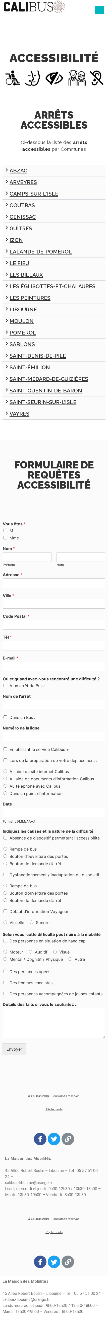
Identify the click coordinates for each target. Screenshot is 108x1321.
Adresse (13, 574)
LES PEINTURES (30, 298)
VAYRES (19, 414)
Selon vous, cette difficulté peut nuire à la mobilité (52, 934)
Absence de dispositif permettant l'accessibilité (55, 837)
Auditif (41, 952)
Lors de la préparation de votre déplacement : (53, 760)
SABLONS (22, 344)
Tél (7, 637)
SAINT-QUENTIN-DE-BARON (46, 390)
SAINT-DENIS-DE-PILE (38, 356)
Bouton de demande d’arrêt (35, 863)
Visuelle (17, 922)
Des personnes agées (30, 971)
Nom (9, 548)
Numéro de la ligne (21, 727)
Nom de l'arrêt (17, 696)
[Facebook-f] (40, 1139)
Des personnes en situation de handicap (48, 940)
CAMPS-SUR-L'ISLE (34, 194)
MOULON (22, 321)
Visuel (65, 952)
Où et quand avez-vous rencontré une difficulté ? (51, 678)
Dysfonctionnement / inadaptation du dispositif (54, 874)
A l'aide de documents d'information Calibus (52, 778)
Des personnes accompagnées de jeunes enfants (56, 993)
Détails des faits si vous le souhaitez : (39, 1004)
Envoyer (14, 1049)
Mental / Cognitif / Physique (36, 959)
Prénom (9, 565)
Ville (8, 595)
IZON (16, 240)
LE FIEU (19, 263)
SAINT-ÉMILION (30, 367)
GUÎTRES (21, 228)
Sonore (42, 922)
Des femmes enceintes (31, 982)
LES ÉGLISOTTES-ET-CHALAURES (52, 286)
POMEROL (23, 332)
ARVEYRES (23, 182)
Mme (14, 537)
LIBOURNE (23, 309)
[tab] (54, 170)
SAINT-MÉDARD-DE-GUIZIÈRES (49, 379)
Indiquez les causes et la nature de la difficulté (48, 831)
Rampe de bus (23, 849)
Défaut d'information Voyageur (39, 911)
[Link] (68, 1139)
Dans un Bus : (22, 717)
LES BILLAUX (26, 275)
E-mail (10, 657)
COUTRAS (22, 205)
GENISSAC (23, 217)
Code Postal (16, 616)
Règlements (54, 1109)
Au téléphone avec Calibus (35, 786)
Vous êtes (14, 523)
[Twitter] (54, 1139)
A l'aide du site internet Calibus (39, 771)
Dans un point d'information (36, 793)
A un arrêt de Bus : (27, 685)
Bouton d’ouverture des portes (39, 856)
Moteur (16, 952)
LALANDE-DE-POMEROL (41, 251)
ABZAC (18, 170)
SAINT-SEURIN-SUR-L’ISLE (43, 402)
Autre (80, 959)
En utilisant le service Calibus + (39, 749)
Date (7, 803)
